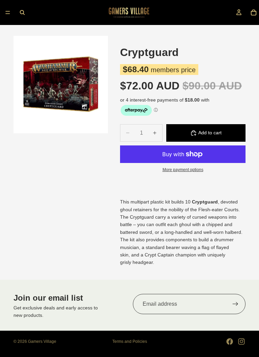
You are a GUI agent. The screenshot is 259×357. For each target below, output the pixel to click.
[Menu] (8, 12)
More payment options (183, 169)
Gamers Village (42, 341)
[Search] (22, 12)
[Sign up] (235, 304)
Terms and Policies (129, 341)
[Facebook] (230, 341)
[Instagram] (241, 341)
